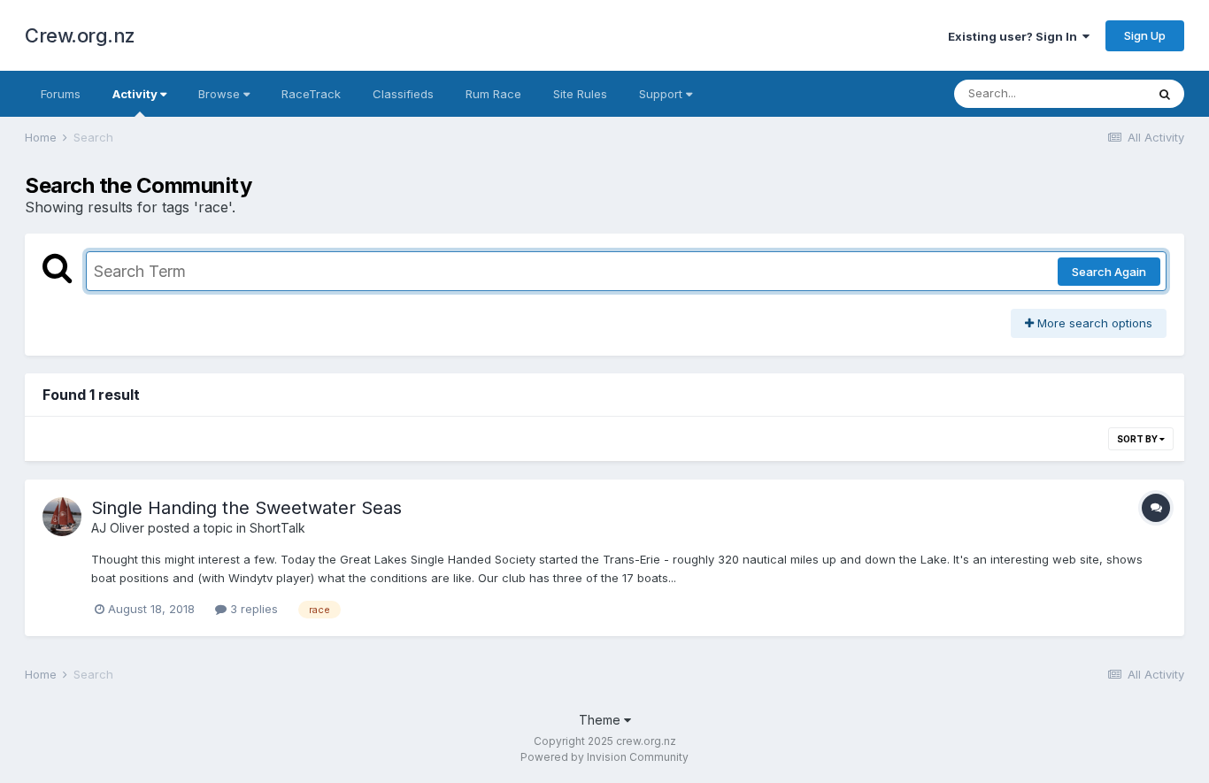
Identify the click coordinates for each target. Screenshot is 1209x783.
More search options (1093, 323)
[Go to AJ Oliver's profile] (61, 516)
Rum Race (493, 94)
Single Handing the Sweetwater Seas (246, 507)
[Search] (1164, 94)
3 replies (252, 609)
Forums (61, 94)
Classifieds (403, 94)
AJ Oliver (117, 527)
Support (662, 94)
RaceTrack (311, 94)
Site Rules (580, 94)
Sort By (1138, 439)
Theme (601, 719)
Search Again (1109, 272)
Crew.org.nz (80, 35)
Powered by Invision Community (604, 757)
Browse (220, 94)
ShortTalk (277, 527)
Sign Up (1145, 35)
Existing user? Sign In (1015, 36)
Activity (136, 94)
